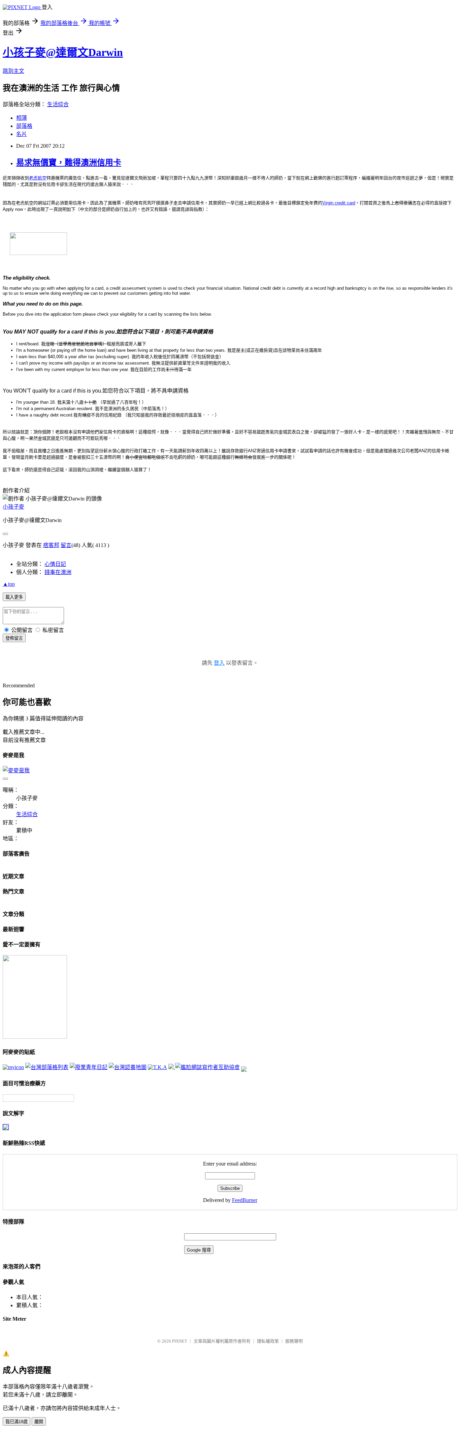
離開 (38, 1421)
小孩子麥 (13, 507)
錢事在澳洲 (57, 572)
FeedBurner (244, 1200)
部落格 (24, 126)
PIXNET (179, 1341)
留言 (66, 545)
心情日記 (55, 564)
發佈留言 (14, 638)
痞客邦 (51, 545)
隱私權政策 (268, 1341)
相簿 (21, 118)
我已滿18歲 (16, 1421)
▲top (9, 584)
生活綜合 (58, 104)
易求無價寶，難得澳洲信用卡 (68, 162)
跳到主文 (13, 71)
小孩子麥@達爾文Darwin (63, 52)
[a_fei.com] (13, 1067)
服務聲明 (294, 1341)
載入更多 (14, 597)
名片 (21, 134)
